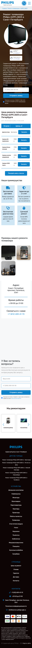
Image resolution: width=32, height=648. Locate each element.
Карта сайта (27, 643)
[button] (3, 425)
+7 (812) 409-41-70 (16, 314)
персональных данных (16, 398)
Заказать (24, 132)
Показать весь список (16, 173)
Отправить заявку (16, 96)
